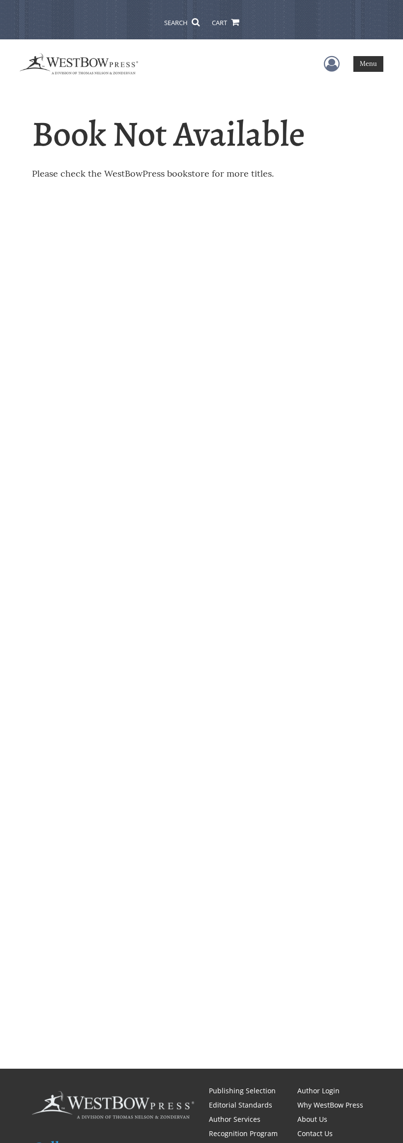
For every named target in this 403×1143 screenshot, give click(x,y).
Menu (368, 64)
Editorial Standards (240, 1105)
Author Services (234, 1119)
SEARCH (176, 22)
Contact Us (315, 1133)
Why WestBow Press (330, 1105)
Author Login (318, 1090)
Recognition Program (243, 1133)
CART (220, 22)
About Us (312, 1119)
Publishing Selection (242, 1090)
